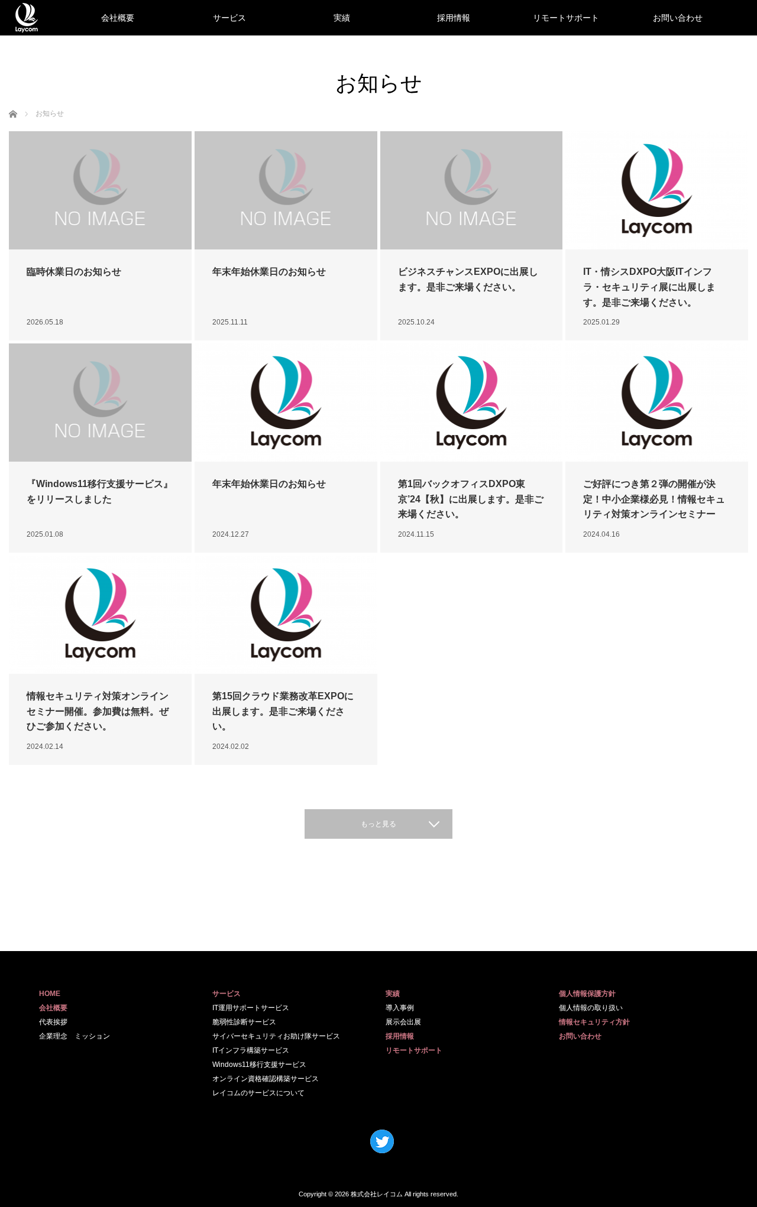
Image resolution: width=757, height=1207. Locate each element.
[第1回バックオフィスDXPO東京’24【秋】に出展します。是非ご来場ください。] (471, 402)
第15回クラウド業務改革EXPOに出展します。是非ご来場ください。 (283, 711)
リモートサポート (566, 17)
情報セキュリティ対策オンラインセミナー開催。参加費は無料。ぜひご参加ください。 (98, 711)
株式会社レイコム (377, 1194)
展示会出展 (403, 1022)
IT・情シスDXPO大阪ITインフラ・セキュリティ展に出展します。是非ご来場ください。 (649, 287)
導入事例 (400, 1008)
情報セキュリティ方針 (594, 1022)
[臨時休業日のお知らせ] (100, 190)
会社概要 (117, 17)
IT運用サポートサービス (250, 1008)
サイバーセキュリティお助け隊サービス (276, 1036)
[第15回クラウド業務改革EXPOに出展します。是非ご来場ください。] (286, 615)
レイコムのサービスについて (258, 1093)
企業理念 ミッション (74, 1036)
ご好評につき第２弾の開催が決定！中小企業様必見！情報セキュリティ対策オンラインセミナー (654, 499)
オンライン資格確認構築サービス (265, 1079)
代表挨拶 (53, 1022)
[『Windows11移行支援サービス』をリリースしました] (100, 402)
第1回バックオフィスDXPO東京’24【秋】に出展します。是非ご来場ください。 (471, 499)
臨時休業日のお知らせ (74, 272)
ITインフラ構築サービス (250, 1050)
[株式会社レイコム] (26, 17)
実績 (342, 17)
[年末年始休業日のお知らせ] (286, 190)
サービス (229, 17)
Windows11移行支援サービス (259, 1064)
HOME (49, 993)
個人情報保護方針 (587, 993)
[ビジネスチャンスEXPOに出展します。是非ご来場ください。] (471, 190)
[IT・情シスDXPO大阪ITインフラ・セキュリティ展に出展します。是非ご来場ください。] (656, 190)
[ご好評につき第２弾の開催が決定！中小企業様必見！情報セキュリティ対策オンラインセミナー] (656, 402)
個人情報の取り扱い (591, 1008)
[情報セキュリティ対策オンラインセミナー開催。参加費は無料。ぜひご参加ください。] (100, 615)
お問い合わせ (678, 17)
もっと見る (378, 824)
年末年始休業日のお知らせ (269, 272)
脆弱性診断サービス (244, 1022)
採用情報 (453, 17)
